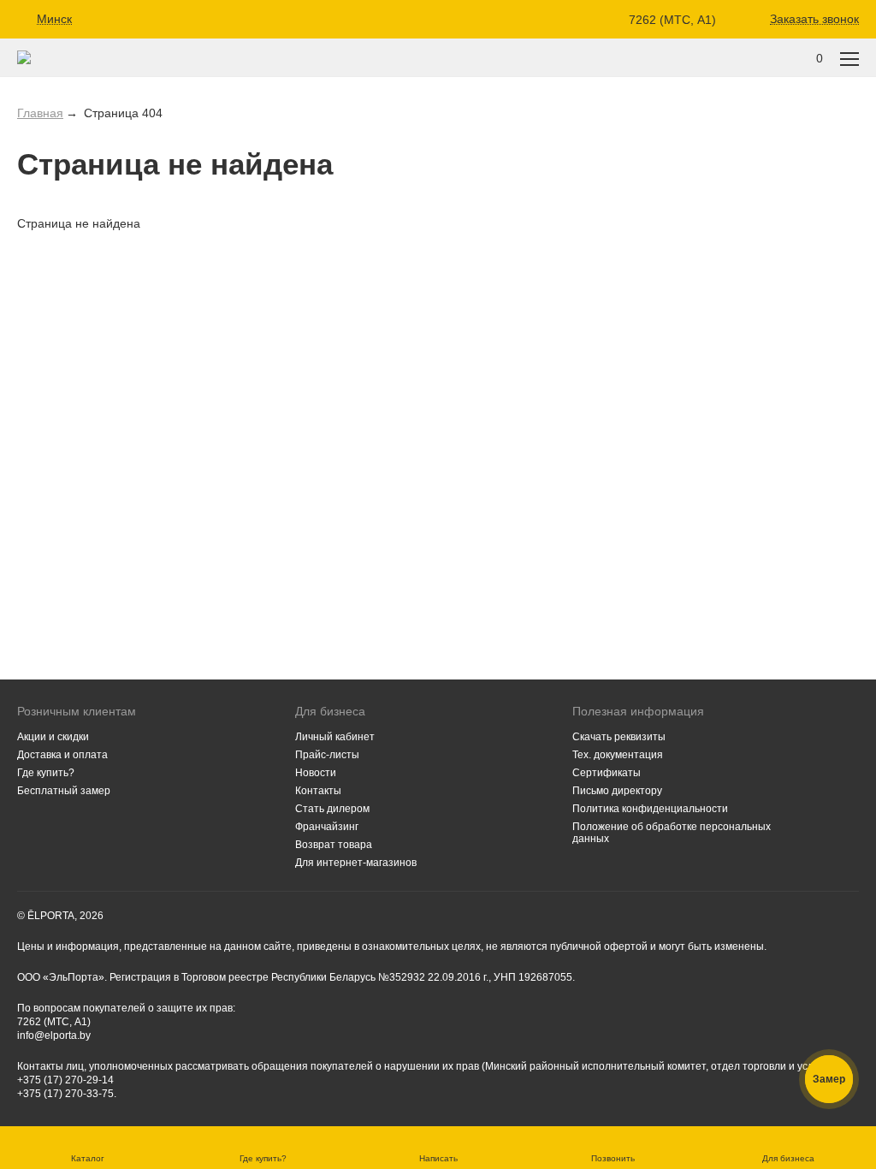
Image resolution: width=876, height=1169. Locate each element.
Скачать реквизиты (619, 737)
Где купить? (45, 773)
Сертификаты (606, 773)
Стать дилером (332, 809)
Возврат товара (333, 845)
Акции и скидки (53, 737)
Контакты (318, 791)
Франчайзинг (326, 827)
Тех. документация (617, 755)
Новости (315, 773)
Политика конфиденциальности (650, 809)
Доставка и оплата (62, 755)
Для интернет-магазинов (356, 863)
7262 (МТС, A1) (672, 20)
